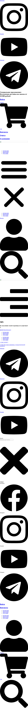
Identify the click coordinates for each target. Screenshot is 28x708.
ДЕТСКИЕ (5, 153)
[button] (14, 183)
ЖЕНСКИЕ (6, 152)
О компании (5, 139)
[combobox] (6, 440)
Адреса (2, 135)
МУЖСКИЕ (6, 151)
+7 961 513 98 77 (4, 342)
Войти (2, 99)
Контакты (4, 132)
